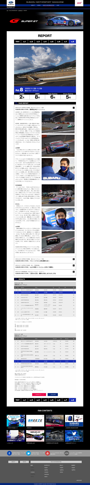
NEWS (24, 461)
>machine (46, 474)
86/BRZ (73, 465)
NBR (32, 465)
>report (46, 467)
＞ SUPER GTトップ (39, 394)
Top (7, 10)
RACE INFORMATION (56, 461)
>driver (45, 476)
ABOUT (13, 461)
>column (33, 472)
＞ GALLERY (53, 394)
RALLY (61, 465)
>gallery (46, 469)
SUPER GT (20, 10)
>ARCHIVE (79, 480)
